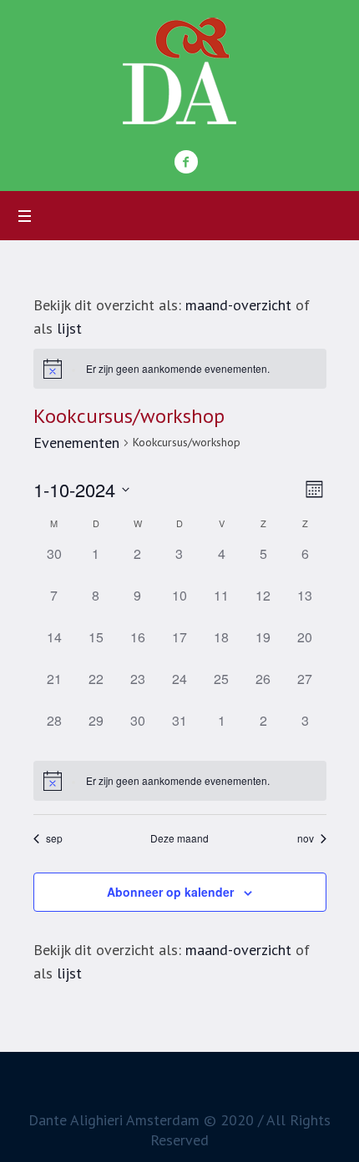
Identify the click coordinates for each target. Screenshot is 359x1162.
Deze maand (179, 838)
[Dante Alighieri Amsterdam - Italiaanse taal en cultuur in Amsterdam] (179, 71)
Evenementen (76, 442)
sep (54, 838)
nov (305, 838)
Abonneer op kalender (170, 891)
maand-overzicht (238, 304)
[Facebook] (186, 162)
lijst (69, 328)
